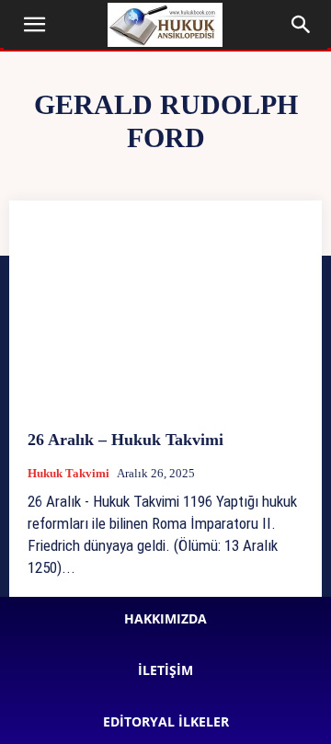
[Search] (301, 25)
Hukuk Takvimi (68, 473)
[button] (35, 25)
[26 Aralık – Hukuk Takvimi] (165, 315)
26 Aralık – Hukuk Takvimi (125, 439)
